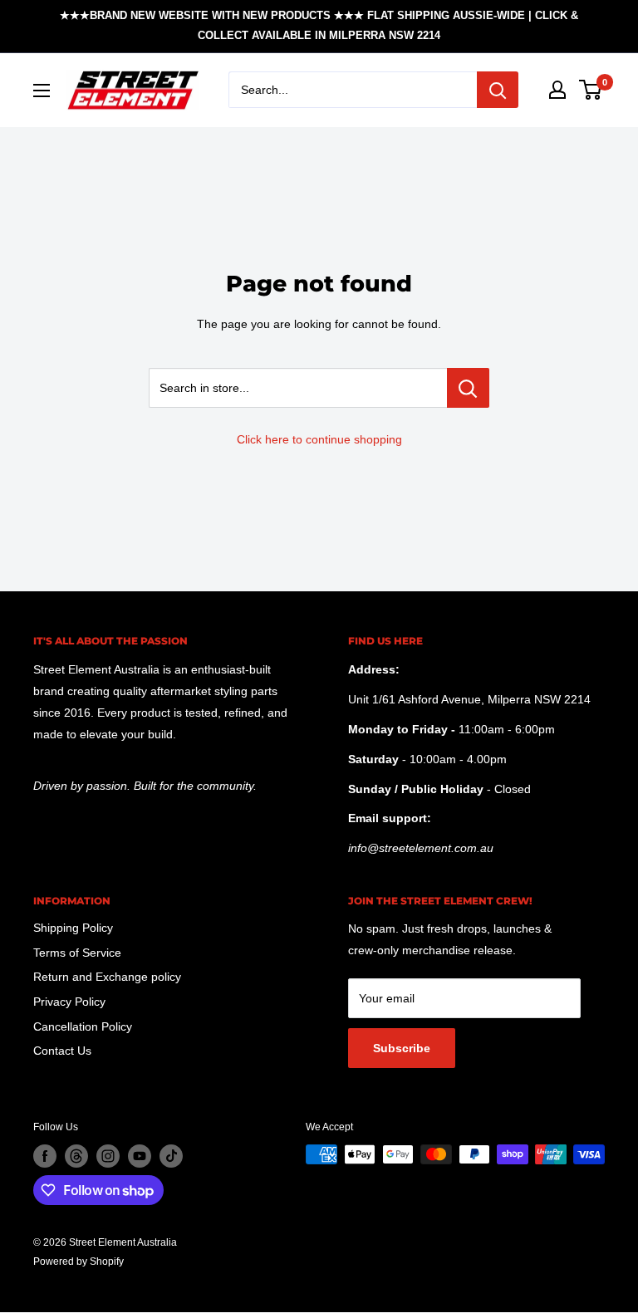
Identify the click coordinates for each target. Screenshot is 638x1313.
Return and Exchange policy (107, 976)
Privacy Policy (69, 1001)
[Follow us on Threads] (76, 1156)
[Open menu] (41, 90)
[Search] (497, 89)
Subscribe (401, 1048)
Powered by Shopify (78, 1261)
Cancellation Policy (82, 1026)
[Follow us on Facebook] (44, 1156)
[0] (591, 90)
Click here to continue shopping (319, 439)
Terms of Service (77, 952)
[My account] (557, 90)
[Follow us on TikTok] (171, 1156)
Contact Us (62, 1050)
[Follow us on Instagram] (108, 1156)
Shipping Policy (73, 927)
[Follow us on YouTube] (139, 1156)
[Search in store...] (468, 388)
